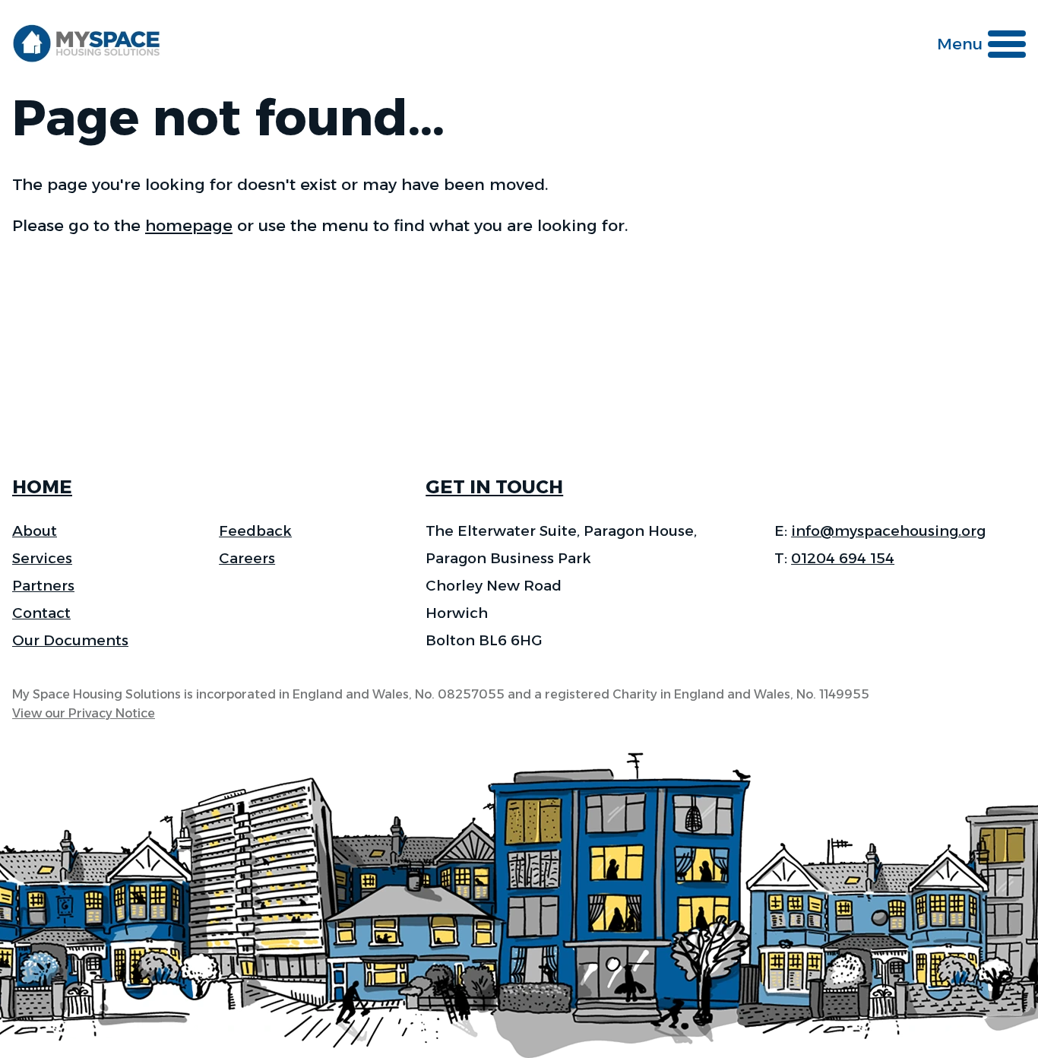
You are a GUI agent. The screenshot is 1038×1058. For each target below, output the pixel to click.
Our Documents (70, 640)
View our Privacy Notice (83, 713)
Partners (43, 585)
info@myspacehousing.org (888, 531)
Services (42, 558)
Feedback (255, 531)
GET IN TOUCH (494, 487)
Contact (41, 613)
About (34, 531)
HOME (42, 487)
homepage (189, 225)
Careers (247, 558)
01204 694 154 (842, 558)
